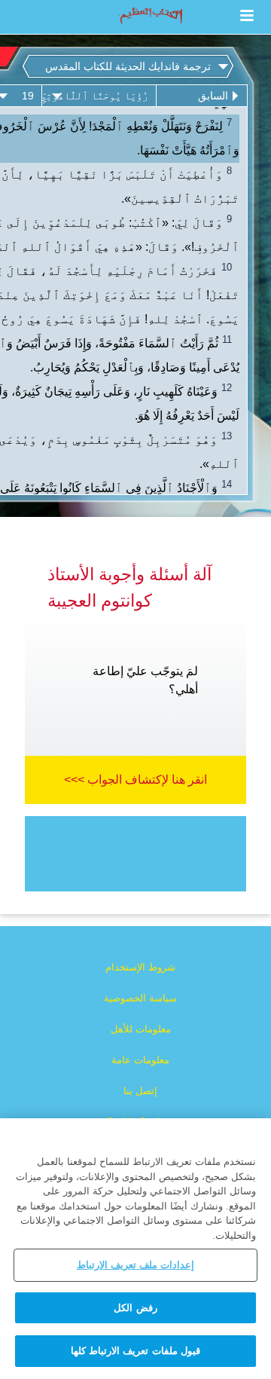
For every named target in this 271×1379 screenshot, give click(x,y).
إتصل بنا (140, 1090)
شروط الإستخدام (140, 967)
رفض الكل (135, 1307)
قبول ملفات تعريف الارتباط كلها (135, 1350)
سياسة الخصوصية (140, 998)
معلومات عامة (140, 1060)
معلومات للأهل (141, 1029)
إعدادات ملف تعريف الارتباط (135, 1264)
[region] (135, 1248)
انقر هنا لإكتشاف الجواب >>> (135, 779)
